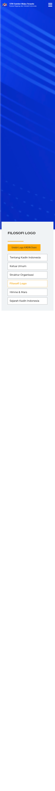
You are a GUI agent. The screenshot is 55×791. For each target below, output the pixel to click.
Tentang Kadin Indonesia (25, 257)
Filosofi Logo (18, 283)
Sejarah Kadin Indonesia (24, 300)
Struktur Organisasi (22, 274)
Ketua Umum (18, 266)
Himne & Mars (18, 292)
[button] (24, 247)
